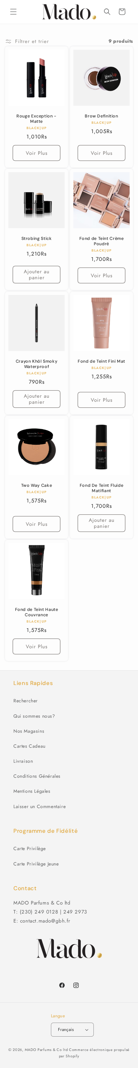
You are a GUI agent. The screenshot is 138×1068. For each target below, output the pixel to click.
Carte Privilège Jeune (36, 863)
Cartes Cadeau (29, 746)
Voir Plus (37, 153)
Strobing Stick (36, 238)
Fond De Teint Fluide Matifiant (102, 488)
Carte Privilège (29, 848)
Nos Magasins (28, 731)
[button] (13, 11)
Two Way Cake (36, 485)
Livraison (23, 761)
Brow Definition (101, 116)
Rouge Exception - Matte (36, 118)
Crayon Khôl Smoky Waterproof (37, 364)
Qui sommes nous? (34, 716)
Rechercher (25, 700)
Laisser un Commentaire (39, 806)
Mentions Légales (32, 791)
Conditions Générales (37, 776)
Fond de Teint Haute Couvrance (36, 612)
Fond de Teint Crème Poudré (101, 241)
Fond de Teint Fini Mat (101, 361)
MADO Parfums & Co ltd (46, 1049)
